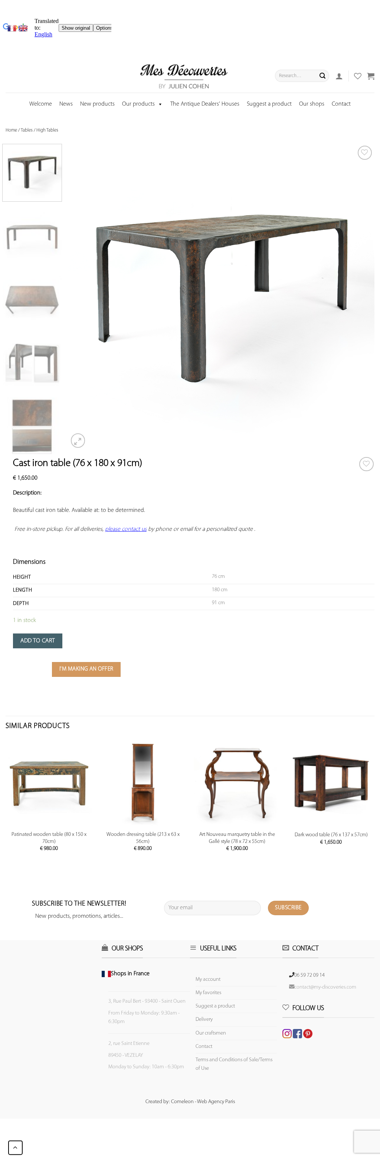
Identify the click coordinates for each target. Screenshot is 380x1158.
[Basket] (370, 76)
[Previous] (83, 296)
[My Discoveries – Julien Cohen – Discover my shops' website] (184, 76)
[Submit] (322, 76)
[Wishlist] (366, 464)
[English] (23, 28)
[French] (13, 28)
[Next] (359, 296)
